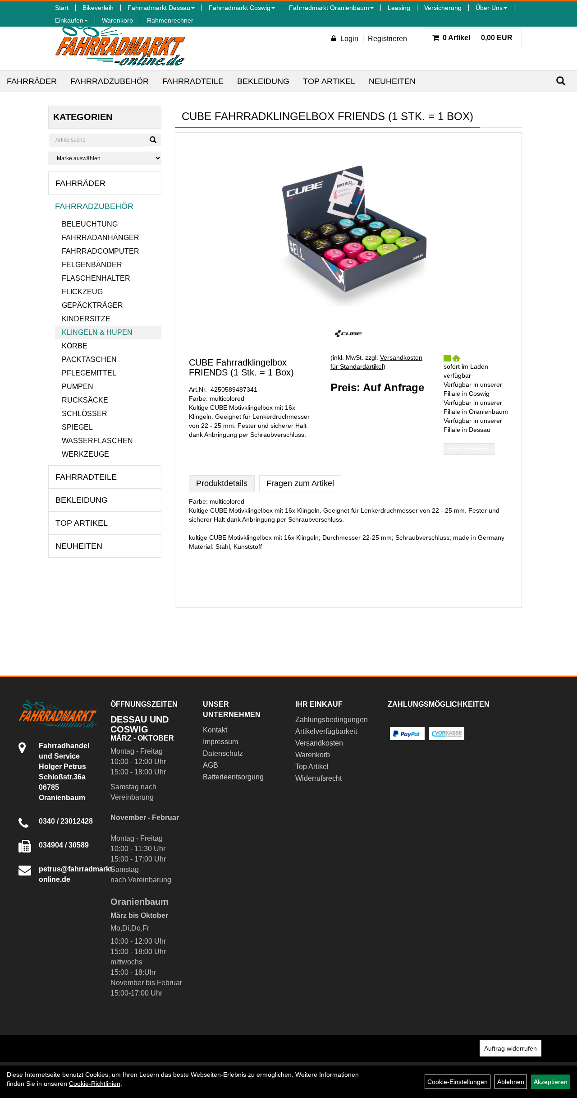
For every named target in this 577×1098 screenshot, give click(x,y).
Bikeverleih (98, 8)
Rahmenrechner (170, 20)
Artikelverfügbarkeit (326, 731)
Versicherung (443, 8)
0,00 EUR (478, 38)
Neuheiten (392, 81)
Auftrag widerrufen (510, 1048)
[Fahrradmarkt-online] (120, 42)
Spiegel (77, 427)
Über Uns (489, 8)
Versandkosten (319, 743)
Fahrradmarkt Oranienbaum (329, 8)
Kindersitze (86, 319)
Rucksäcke (85, 400)
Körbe (74, 346)
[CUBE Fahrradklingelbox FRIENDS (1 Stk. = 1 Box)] (348, 229)
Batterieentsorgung (233, 777)
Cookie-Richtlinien (94, 1083)
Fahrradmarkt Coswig (239, 8)
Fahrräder (32, 81)
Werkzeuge (85, 454)
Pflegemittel (89, 373)
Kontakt (215, 730)
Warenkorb (117, 20)
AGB (210, 765)
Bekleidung (263, 81)
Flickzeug (82, 292)
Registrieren (387, 38)
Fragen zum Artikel (300, 483)
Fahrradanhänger (100, 237)
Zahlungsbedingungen (331, 719)
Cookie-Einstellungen (457, 1081)
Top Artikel (329, 81)
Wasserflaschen (97, 441)
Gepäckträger (92, 305)
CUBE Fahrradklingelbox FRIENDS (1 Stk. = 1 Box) (241, 367)
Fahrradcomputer (100, 251)
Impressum (220, 742)
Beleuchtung (90, 224)
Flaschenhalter (96, 278)
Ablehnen (510, 1081)
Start (62, 8)
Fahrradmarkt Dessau (159, 8)
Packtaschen (89, 359)
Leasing (399, 8)
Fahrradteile (193, 81)
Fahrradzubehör (109, 81)
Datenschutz (223, 753)
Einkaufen (69, 20)
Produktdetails (221, 483)
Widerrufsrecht (318, 778)
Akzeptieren (551, 1081)
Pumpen (77, 386)
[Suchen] (560, 81)
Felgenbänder (92, 265)
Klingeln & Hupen (97, 332)
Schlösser (84, 413)
